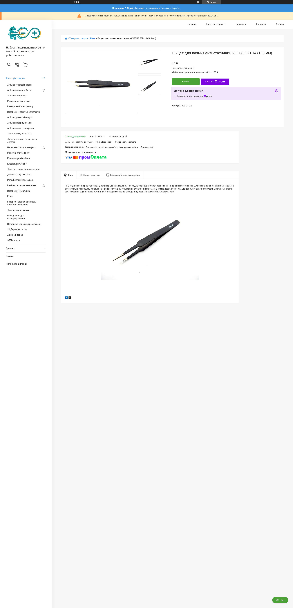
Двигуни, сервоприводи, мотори (23, 169)
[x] (70, 298)
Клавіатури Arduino (17, 164)
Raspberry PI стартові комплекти (23, 112)
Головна (192, 24)
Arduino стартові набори (19, 85)
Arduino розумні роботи (19, 90)
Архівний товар (15, 235)
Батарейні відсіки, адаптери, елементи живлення (21, 203)
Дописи (280, 24)
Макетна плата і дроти (18, 153)
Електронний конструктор (20, 106)
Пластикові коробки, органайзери (24, 224)
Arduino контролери (17, 95)
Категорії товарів (214, 24)
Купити (185, 81)
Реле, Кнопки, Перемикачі (20, 180)
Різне (10, 196)
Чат (282, 600)
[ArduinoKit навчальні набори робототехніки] (26, 33)
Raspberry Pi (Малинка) (19, 191)
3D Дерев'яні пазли (17, 229)
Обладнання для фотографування (16, 217)
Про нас (10, 248)
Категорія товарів (15, 78)
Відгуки (10, 256)
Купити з (209, 81)
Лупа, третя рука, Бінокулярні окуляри (22, 140)
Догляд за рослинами (18, 210)
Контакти (261, 24)
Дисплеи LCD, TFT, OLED (19, 174)
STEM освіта (13, 240)
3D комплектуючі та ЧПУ (19, 133)
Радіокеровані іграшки (18, 101)
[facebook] (66, 298)
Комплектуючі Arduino (18, 158)
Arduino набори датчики (19, 123)
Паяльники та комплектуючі (21, 147)
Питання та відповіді (16, 264)
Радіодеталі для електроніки (21, 185)
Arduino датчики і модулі (19, 117)
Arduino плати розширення (20, 128)
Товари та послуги (78, 38)
